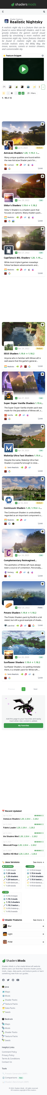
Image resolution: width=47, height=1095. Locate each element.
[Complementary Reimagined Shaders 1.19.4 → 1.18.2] (23, 541)
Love (40, 168)
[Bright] (28, 87)
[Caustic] (34, 87)
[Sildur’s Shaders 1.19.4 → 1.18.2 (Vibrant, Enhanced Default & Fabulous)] (23, 186)
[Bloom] (16, 87)
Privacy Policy (8, 1055)
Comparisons (12, 1077)
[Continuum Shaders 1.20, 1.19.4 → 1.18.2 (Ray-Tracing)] (23, 488)
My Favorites (23, 725)
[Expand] (43, 87)
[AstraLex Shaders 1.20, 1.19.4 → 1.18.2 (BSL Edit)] (23, 133)
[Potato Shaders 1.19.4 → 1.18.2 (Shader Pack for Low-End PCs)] (23, 593)
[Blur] (22, 87)
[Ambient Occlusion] (4, 87)
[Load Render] (23, 69)
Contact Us (7, 1062)
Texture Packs (10, 1004)
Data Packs (8, 1008)
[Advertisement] (23, 111)
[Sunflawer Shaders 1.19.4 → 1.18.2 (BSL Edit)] (23, 643)
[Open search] (44, 12)
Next (35, 689)
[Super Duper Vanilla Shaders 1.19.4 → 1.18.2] (23, 384)
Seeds (6, 1012)
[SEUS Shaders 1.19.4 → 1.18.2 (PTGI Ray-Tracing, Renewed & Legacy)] (23, 334)
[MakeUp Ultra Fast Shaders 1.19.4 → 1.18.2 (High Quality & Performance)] (23, 436)
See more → (38, 862)
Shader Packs (9, 1000)
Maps (6, 991)
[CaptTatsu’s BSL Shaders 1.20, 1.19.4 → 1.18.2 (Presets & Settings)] (23, 238)
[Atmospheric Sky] (10, 87)
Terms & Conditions (11, 1058)
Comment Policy (9, 1052)
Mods (6, 995)
